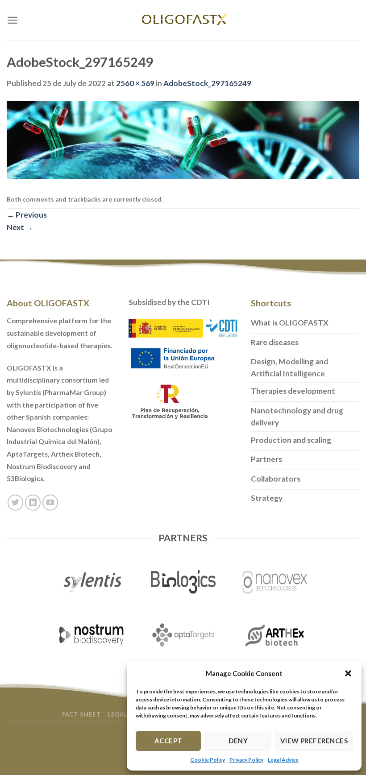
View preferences (314, 741)
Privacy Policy (246, 759)
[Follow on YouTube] (50, 503)
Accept (168, 741)
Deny (238, 741)
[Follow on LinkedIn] (33, 503)
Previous (27, 214)
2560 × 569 (135, 83)
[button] (348, 673)
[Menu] (12, 20)
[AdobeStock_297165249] (183, 139)
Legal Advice (283, 759)
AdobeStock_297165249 (207, 83)
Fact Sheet (81, 714)
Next (20, 227)
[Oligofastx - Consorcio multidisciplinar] (183, 20)
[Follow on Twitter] (16, 503)
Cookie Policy (207, 759)
